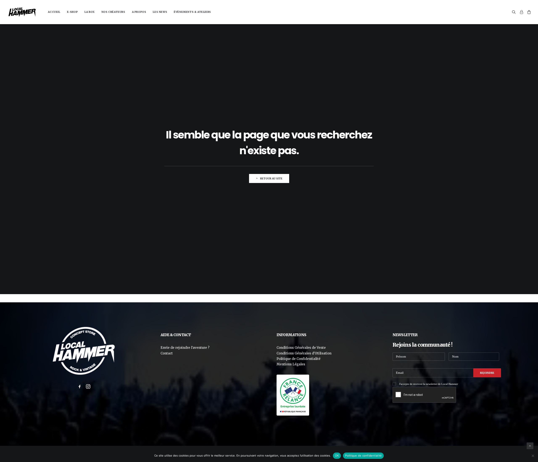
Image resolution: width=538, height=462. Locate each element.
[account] (521, 12)
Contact (167, 353)
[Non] (533, 456)
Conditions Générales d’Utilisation (304, 353)
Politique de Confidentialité (298, 359)
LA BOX (89, 11)
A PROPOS (139, 11)
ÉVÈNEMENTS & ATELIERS (192, 11)
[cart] (528, 12)
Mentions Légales (291, 364)
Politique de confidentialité (363, 455)
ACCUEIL (54, 11)
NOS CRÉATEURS (113, 11)
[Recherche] (515, 12)
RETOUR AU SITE (271, 178)
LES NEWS (160, 11)
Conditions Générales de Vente (301, 348)
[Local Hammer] (22, 12)
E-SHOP (72, 11)
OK (337, 455)
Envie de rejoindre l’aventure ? (185, 348)
